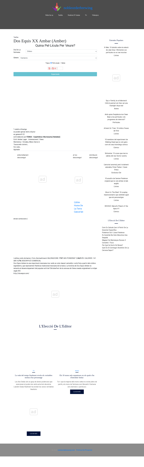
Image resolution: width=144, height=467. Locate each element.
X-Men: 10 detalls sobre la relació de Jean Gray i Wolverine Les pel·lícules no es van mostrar (116, 49)
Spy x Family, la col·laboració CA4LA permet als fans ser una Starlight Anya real (116, 103)
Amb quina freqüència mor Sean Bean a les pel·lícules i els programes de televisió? (116, 116)
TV (33, 371)
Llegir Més (33, 433)
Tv (86, 15)
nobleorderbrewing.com (66, 450)
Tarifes (60, 15)
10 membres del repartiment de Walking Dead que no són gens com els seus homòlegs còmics (116, 142)
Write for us (49, 15)
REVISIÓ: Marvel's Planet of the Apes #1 (116, 207)
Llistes (116, 55)
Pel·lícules (116, 122)
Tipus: (47, 63)
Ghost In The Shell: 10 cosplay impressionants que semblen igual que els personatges (116, 194)
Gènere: (16, 58)
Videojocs (95, 15)
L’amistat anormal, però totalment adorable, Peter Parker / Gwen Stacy (116, 167)
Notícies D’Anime (74, 15)
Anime (77, 371)
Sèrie (63, 63)
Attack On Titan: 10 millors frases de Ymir (116, 129)
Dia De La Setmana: (17, 51)
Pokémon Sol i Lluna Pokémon (113, 232)
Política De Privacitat (84, 450)
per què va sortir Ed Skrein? (112, 245)
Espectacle (55, 74)
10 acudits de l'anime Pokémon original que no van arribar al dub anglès (116, 181)
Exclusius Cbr (116, 173)
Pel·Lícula (55, 63)
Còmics (116, 147)
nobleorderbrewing (78, 8)
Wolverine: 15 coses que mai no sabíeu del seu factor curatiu (116, 154)
